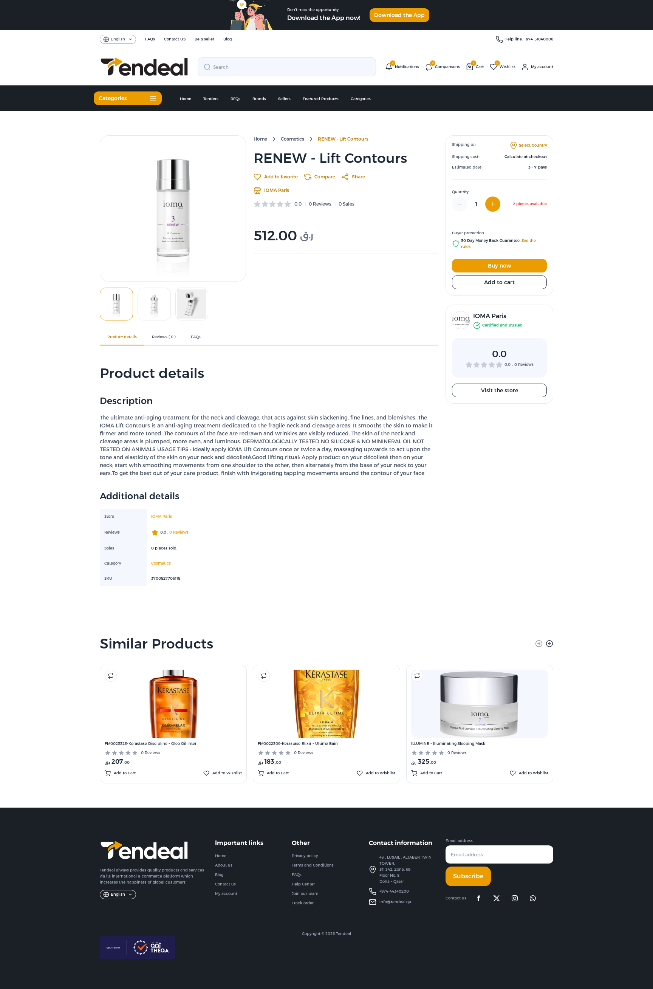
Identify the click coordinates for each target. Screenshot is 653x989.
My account (226, 893)
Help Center (303, 884)
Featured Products (321, 98)
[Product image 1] (116, 304)
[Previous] (539, 643)
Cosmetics (292, 139)
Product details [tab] (122, 336)
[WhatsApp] (533, 898)
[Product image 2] (154, 304)
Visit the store (499, 390)
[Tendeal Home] (144, 66)
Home (185, 98)
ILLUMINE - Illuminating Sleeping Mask (448, 743)
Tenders (210, 98)
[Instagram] (515, 898)
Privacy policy (305, 855)
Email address (459, 840)
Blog (219, 874)
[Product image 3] (192, 304)
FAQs (297, 874)
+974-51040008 (538, 39)
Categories (361, 98)
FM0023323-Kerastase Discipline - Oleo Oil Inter (151, 743)
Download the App (399, 15)
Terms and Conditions (313, 865)
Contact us (225, 884)
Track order (303, 903)
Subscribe (468, 876)
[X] (497, 898)
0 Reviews (150, 752)
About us (223, 865)
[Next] (549, 643)
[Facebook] (478, 898)
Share (358, 177)
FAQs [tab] (196, 336)
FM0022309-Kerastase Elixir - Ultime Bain (298, 743)
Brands (259, 98)
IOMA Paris (276, 190)
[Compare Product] (111, 676)
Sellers (284, 98)
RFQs (235, 98)
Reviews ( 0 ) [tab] (164, 336)
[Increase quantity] (492, 204)
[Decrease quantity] (459, 204)
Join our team (305, 893)
